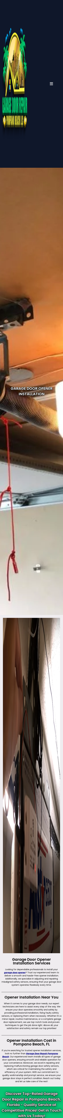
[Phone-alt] (58, 337)
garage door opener (15, 972)
